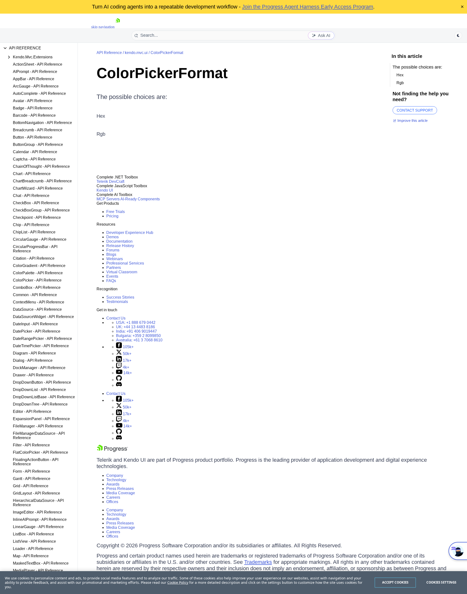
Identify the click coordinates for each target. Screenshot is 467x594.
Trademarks (258, 562)
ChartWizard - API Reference (38, 188)
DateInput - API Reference (35, 324)
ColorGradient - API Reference (39, 266)
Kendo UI (105, 190)
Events (112, 276)
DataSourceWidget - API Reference (43, 317)
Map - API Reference (31, 556)
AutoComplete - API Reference (39, 93)
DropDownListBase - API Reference (44, 397)
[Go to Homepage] (118, 27)
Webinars (114, 259)
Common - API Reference (35, 295)
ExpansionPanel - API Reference (41, 419)
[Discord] (119, 385)
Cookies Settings (441, 582)
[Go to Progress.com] (112, 451)
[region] (233, 582)
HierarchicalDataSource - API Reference (38, 502)
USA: (135, 322)
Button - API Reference (32, 137)
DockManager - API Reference (39, 368)
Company (114, 475)
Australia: (139, 340)
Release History (120, 246)
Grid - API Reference (30, 486)
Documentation (119, 241)
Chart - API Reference (32, 174)
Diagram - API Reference (34, 353)
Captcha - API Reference (34, 159)
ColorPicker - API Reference (37, 280)
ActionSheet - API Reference (37, 64)
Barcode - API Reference (34, 115)
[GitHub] (119, 380)
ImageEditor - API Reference (37, 512)
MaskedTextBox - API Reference (41, 563)
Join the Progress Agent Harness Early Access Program (307, 7)
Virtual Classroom (121, 272)
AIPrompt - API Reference (35, 72)
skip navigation (103, 27)
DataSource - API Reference (37, 309)
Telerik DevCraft (110, 181)
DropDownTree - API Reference (40, 404)
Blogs (111, 254)
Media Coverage (120, 493)
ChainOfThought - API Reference (41, 166)
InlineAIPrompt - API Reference (40, 519)
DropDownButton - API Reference (42, 382)
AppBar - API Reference (33, 79)
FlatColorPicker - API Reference (40, 452)
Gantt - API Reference (31, 479)
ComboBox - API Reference (37, 287)
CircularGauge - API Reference (39, 239)
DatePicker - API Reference (36, 331)
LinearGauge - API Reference (38, 527)
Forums (112, 250)
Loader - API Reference (33, 549)
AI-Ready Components (140, 199)
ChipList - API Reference (34, 232)
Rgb (101, 134)
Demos (112, 237)
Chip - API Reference (31, 225)
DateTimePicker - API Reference (41, 346)
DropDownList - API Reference (39, 390)
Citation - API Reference (33, 258)
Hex (101, 116)
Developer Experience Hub (129, 233)
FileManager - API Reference (38, 426)
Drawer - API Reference (33, 375)
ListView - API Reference (34, 541)
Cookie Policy (177, 582)
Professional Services (125, 263)
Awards (112, 484)
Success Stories (120, 297)
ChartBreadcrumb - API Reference (42, 181)
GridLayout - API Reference (36, 493)
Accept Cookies (395, 582)
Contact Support (415, 110)
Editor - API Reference (32, 411)
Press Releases (120, 489)
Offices (112, 502)
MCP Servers (108, 199)
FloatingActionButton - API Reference (35, 462)
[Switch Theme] (458, 35)
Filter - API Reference (31, 445)
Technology (116, 480)
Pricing (112, 216)
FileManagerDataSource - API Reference (39, 435)
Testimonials (117, 302)
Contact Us (116, 318)
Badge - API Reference (33, 108)
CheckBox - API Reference (36, 203)
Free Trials (115, 212)
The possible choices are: (132, 96)
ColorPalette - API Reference (38, 273)
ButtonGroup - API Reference (38, 144)
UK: (135, 327)
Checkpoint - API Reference (37, 217)
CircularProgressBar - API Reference (35, 249)
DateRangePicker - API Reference (42, 339)
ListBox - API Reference (33, 534)
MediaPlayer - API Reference (38, 570)
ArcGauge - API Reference (36, 86)
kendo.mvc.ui (136, 53)
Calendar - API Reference (35, 152)
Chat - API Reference (31, 196)
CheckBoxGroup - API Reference (41, 210)
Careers (113, 497)
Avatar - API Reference (32, 101)
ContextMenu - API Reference (38, 302)
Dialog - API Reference (33, 360)
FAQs (111, 281)
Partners (113, 268)
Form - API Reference (31, 471)
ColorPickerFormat (167, 53)
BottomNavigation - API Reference (42, 123)
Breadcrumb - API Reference (37, 130)
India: (136, 331)
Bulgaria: (138, 336)
